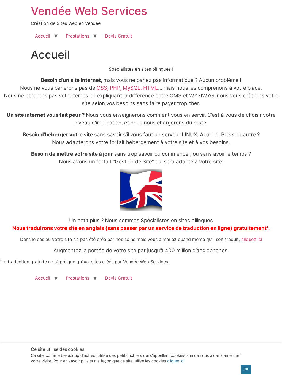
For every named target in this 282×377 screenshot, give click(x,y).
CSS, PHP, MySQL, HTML (127, 88)
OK (245, 369)
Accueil (42, 36)
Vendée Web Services (89, 11)
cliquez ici (251, 239)
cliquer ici (175, 361)
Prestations (77, 36)
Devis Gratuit (118, 36)
